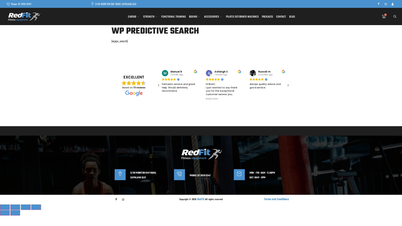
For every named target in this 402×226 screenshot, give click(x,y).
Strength (148, 16)
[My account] (392, 4)
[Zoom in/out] (5, 207)
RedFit (200, 199)
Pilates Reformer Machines (242, 16)
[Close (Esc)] (36, 207)
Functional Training (173, 16)
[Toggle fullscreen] (15, 207)
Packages (267, 16)
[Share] (26, 207)
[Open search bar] (395, 16)
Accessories (211, 16)
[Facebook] (378, 4)
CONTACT (281, 16)
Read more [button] (212, 98)
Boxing (193, 16)
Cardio (132, 16)
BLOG (292, 16)
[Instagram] (385, 4)
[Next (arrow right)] (15, 212)
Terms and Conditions (276, 199)
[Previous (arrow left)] (5, 212)
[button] (288, 85)
